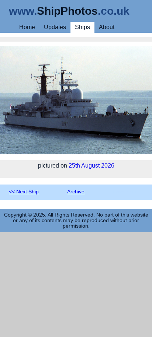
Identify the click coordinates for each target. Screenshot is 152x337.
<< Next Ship (24, 191)
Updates (55, 27)
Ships (82, 27)
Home (27, 27)
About (106, 27)
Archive (75, 191)
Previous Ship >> (123, 191)
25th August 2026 (91, 165)
